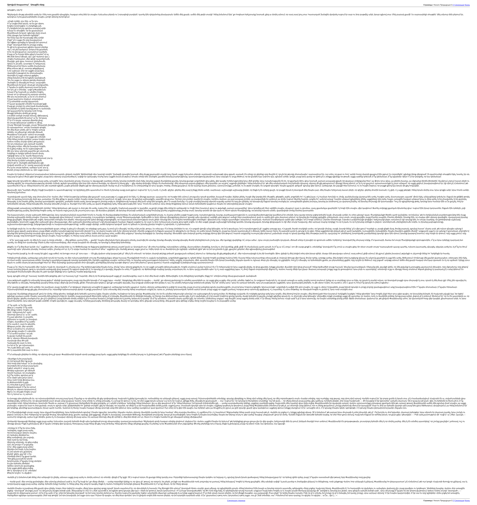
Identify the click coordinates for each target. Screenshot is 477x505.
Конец (467, 5)
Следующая (459, 5)
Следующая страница (236, 501)
